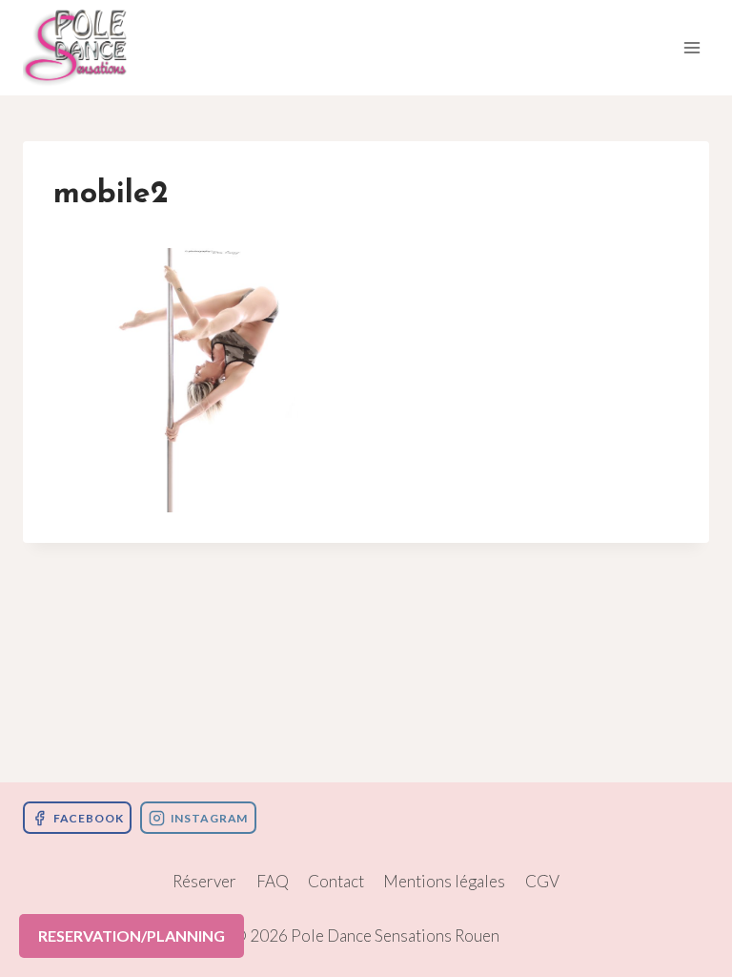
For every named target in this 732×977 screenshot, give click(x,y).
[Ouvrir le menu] (691, 47)
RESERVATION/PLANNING (131, 935)
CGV (542, 881)
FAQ (272, 881)
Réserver (204, 881)
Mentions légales (444, 881)
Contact (336, 881)
